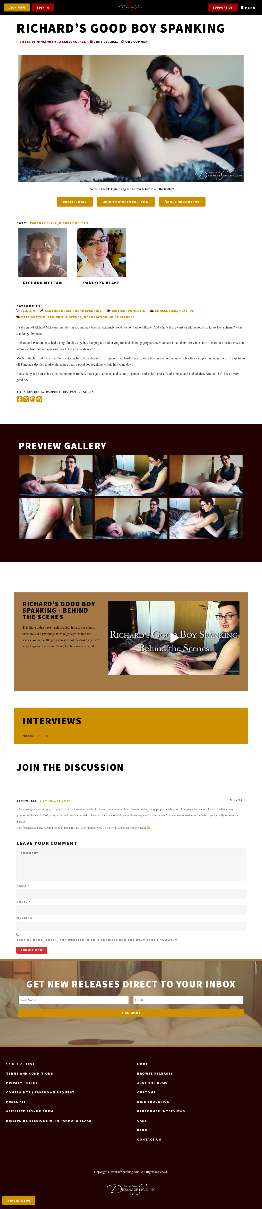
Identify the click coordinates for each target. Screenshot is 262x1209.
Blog (142, 1130)
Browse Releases (155, 1073)
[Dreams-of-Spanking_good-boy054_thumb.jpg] (131, 518)
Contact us (149, 1139)
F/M (24, 311)
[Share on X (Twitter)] (26, 399)
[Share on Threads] (39, 399)
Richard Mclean (73, 223)
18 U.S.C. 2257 (20, 1064)
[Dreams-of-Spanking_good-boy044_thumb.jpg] (56, 518)
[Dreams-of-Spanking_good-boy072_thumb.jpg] (206, 518)
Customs (146, 1092)
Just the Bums (152, 1083)
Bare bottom (33, 317)
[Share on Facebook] (19, 399)
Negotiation (95, 317)
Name (22, 885)
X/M (32, 311)
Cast (142, 1120)
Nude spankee (122, 317)
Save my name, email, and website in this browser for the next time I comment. (97, 940)
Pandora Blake (43, 223)
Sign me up (131, 1013)
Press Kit (16, 1102)
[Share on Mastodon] (32, 399)
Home (142, 1064)
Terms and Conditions (29, 1073)
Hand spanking (88, 311)
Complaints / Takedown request (40, 1092)
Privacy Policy (22, 1083)
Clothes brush (59, 311)
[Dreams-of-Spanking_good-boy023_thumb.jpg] (206, 475)
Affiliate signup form (29, 1111)
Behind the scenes (65, 317)
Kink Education (153, 1102)
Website (24, 918)
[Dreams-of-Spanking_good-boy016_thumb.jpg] (131, 475)
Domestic (136, 311)
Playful (186, 311)
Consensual (166, 311)
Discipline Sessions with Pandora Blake (48, 1120)
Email (23, 902)
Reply (238, 799)
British (118, 311)
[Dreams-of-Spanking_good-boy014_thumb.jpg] (56, 475)
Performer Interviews (161, 1111)
